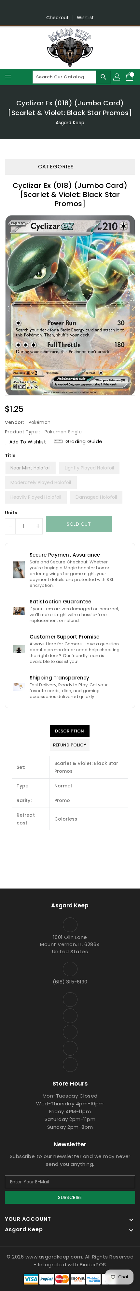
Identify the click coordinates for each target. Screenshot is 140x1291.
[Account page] (117, 77)
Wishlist (85, 17)
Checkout (57, 17)
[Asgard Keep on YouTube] (70, 7)
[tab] (70, 731)
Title (10, 455)
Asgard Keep (70, 122)
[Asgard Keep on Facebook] (45, 7)
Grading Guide (84, 441)
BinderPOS (93, 1264)
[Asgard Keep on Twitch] (95, 7)
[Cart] (130, 77)
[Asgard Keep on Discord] (82, 7)
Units (11, 512)
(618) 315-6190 (70, 981)
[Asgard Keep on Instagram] (58, 7)
